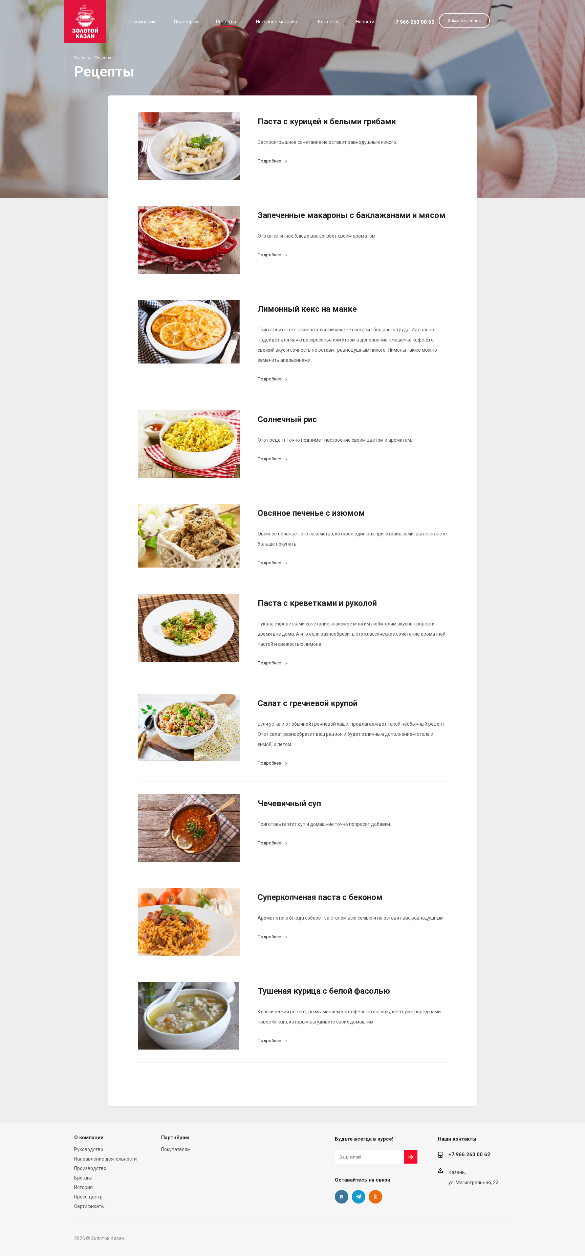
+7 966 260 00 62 (413, 22)
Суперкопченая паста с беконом (320, 897)
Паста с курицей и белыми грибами (327, 121)
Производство (90, 1168)
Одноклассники (375, 1197)
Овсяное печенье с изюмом (311, 513)
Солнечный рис (287, 419)
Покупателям (176, 1149)
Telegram (358, 1197)
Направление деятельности (105, 1159)
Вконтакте (341, 1197)
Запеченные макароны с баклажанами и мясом (352, 215)
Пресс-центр (88, 1196)
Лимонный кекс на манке (307, 309)
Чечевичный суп (289, 803)
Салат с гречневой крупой (308, 703)
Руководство (88, 1149)
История (83, 1187)
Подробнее (269, 160)
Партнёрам (175, 1137)
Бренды (83, 1178)
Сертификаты (89, 1206)
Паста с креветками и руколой (317, 603)
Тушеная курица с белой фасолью (324, 991)
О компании (89, 1137)
